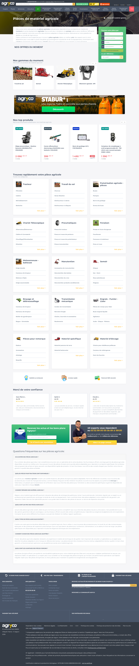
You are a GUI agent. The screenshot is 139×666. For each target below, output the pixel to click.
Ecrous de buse (98, 205)
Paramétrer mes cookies (34, 626)
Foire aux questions (31, 594)
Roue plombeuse (99, 278)
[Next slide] (96, 63)
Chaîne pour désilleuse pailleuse (104, 345)
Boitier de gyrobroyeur (24, 316)
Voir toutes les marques (10, 600)
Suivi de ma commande (10, 588)
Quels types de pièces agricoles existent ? (29, 519)
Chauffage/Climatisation (24, 239)
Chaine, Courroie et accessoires (65, 316)
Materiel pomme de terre (63, 345)
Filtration (19, 191)
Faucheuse (97, 234)
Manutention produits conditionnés (66, 283)
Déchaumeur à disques (62, 205)
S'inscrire (133, 585)
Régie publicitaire (31, 602)
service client (50, 1)
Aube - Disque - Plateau (101, 321)
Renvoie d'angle (60, 312)
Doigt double (20, 268)
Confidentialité (62, 626)
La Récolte (28, 604)
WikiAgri (28, 607)
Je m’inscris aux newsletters (41, 442)
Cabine (18, 196)
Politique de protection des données (108, 626)
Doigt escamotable (22, 283)
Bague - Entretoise (22, 321)
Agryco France (37, 628)
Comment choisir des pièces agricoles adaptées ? (32, 534)
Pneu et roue (97, 244)
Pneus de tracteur (60, 229)
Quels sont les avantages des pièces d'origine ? (31, 548)
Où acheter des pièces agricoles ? (26, 457)
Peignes (96, 283)
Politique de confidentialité (97, 648)
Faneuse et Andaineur (101, 239)
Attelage (19, 355)
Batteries (19, 205)
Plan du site (127, 626)
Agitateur (96, 316)
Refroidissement (21, 200)
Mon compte (53, 585)
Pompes (96, 196)
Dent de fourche (98, 355)
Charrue (57, 191)
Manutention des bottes (62, 273)
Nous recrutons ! (54, 598)
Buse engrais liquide (100, 312)
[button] (116, 3)
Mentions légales (49, 626)
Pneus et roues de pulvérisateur (65, 239)
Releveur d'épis (21, 278)
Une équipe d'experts (55, 593)
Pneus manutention (61, 244)
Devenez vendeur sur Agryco (34, 599)
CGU (71, 626)
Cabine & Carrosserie (23, 234)
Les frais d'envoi (7, 593)
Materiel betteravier (61, 350)
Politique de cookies (87, 626)
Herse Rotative (59, 196)
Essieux (18, 345)
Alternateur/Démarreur (24, 229)
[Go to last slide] (93, 63)
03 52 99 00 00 (32, 1)
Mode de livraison (8, 585)
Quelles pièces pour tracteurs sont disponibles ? (32, 473)
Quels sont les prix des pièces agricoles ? (29, 504)
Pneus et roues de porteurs (63, 234)
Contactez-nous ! (54, 588)
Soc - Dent (96, 273)
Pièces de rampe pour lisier (102, 307)
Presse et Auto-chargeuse (102, 229)
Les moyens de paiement (10, 590)
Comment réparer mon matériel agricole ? (29, 490)
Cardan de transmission (62, 307)
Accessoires (20, 350)
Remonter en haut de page (134, 657)
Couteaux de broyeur (23, 273)
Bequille (19, 360)
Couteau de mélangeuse (101, 350)
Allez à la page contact (102, 442)
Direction (19, 244)
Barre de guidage (99, 200)
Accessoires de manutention (64, 268)
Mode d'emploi (30, 597)
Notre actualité (53, 590)
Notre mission (53, 595)
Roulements (58, 321)
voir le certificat (87, 663)
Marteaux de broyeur (23, 312)
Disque (95, 268)
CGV (76, 626)
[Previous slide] (122, 122)
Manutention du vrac (61, 278)
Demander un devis (82, 4)
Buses (95, 191)
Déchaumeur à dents (61, 200)
